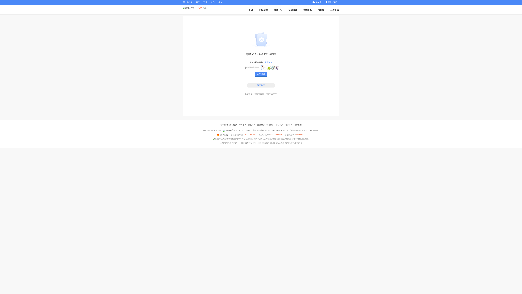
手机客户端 (187, 2)
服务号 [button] (318, 2)
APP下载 (334, 10)
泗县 (205, 2)
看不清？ (268, 62)
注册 (335, 2)
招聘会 (321, 10)
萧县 (213, 2)
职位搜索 (263, 10)
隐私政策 (298, 125)
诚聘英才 (261, 125)
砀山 (220, 2)
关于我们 (224, 125)
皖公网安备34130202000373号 (238, 130)
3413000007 (314, 130)
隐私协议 (252, 125)
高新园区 (307, 10)
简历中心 (278, 10)
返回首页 (261, 85)
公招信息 (292, 10)
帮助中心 (279, 125)
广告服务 (242, 125)
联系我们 (233, 125)
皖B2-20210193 (278, 130)
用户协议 (289, 125)
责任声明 (270, 125)
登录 (330, 2)
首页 (251, 10)
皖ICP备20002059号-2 (212, 130)
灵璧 (198, 2)
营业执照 (224, 135)
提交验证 (261, 74)
